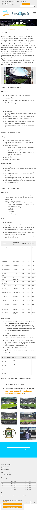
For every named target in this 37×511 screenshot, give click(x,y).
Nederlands (26, 4)
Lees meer (5, 501)
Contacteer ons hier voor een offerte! (18, 450)
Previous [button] (2, 75)
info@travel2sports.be (9, 1)
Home (4, 29)
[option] (18, 75)
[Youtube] (13, 4)
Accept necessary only (12, 507)
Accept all (12, 504)
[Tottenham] (9, 403)
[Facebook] (2, 4)
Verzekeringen (17, 496)
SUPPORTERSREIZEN (11, 29)
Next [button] (34, 75)
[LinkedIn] (7, 4)
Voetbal (18, 29)
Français (33, 4)
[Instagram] (10, 4)
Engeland (24, 29)
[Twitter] (5, 4)
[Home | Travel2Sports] (18, 13)
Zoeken (34, 6)
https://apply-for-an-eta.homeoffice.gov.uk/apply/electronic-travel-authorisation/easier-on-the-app (20, 391)
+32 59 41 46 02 (22, 1)
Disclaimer (25, 496)
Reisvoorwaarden (5, 496)
